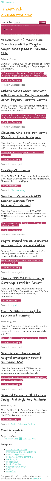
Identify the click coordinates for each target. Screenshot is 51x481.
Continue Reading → (11, 186)
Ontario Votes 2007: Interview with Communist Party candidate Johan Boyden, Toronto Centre (23, 116)
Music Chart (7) (13, 464)
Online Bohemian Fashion (23, 424)
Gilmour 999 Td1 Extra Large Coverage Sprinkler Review (22, 280)
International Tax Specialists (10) (21, 452)
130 (29, 438)
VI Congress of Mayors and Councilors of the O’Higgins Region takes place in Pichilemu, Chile (24, 74)
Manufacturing (18, 190)
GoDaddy (36, 478)
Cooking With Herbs (15, 170)
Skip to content (8, 2)
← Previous (6, 438)
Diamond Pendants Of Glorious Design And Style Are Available (23, 397)
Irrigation (15, 305)
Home (9, 29)
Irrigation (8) (12, 462)
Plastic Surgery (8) (15, 454)
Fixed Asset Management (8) (20, 457)
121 (24, 438)
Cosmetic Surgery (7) (16, 467)
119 (16, 438)
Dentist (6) (11, 471)
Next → (35, 438)
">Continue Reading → (11, 80)
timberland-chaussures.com (16, 12)
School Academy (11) (16, 449)
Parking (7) (11, 469)
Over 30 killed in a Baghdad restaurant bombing (24, 338)
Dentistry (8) (12, 459)
